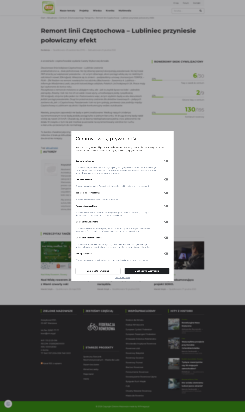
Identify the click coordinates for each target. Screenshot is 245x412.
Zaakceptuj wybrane (98, 271)
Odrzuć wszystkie (122, 277)
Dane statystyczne (85, 161)
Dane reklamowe (84, 180)
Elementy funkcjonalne (87, 222)
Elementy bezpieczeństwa (89, 238)
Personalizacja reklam (86, 206)
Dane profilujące (84, 254)
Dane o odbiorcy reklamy (88, 193)
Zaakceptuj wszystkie (147, 271)
